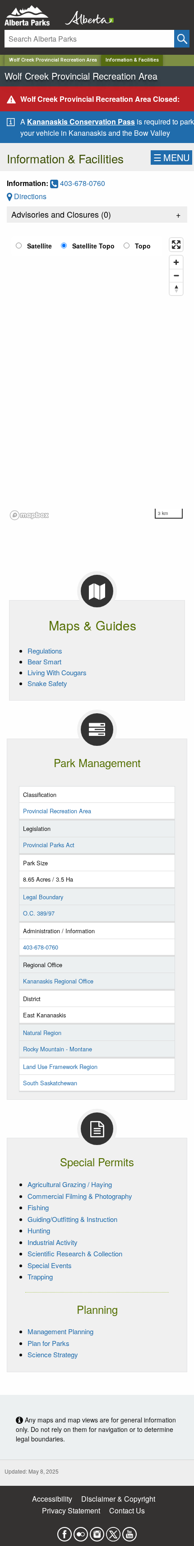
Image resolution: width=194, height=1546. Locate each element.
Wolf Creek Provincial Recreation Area (53, 60)
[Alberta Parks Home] (33, 15)
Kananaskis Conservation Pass (81, 121)
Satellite (39, 245)
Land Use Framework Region (60, 1066)
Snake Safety (47, 683)
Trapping (40, 1276)
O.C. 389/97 (39, 913)
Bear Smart (44, 661)
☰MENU (171, 157)
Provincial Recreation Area (57, 810)
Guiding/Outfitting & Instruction (72, 1219)
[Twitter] (113, 1532)
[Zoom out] (176, 275)
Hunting (39, 1230)
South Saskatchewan (50, 1082)
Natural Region (42, 1032)
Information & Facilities (132, 60)
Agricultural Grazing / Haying (70, 1184)
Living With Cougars (57, 672)
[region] (97, 378)
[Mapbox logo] (29, 515)
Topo (143, 245)
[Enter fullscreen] (176, 244)
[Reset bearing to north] (176, 288)
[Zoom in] (176, 262)
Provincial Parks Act (48, 844)
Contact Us (127, 1510)
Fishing (38, 1207)
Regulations (45, 650)
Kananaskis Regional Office (58, 981)
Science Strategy (53, 1354)
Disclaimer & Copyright (118, 1499)
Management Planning (60, 1331)
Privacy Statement (71, 1510)
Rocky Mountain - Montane (57, 1049)
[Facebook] (64, 1532)
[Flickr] (81, 1532)
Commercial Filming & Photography (80, 1196)
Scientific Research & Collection (75, 1253)
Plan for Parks (48, 1343)
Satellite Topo (93, 245)
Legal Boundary (43, 896)
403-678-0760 (81, 183)
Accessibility (52, 1499)
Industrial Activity (53, 1242)
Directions (29, 196)
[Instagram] (97, 1532)
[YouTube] (129, 1532)
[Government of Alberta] (87, 15)
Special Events (50, 1265)
